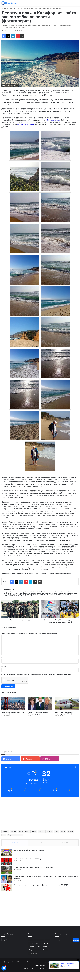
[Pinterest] (18, 36)
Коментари (66, 843)
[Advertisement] (40, 734)
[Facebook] (4, 36)
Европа (27, 831)
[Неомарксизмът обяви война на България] (6, 852)
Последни (40, 843)
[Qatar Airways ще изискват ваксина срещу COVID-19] (67, 703)
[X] (8, 36)
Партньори (68, 968)
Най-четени (14, 843)
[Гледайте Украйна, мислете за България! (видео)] (40, 703)
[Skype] (30, 582)
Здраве (34, 831)
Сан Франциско (53, 120)
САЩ (4, 835)
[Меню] (78, 3)
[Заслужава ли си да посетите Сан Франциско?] (13, 703)
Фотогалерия (18, 835)
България (13, 831)
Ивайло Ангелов (7, 31)
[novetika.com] (10, 3)
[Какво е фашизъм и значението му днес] (6, 861)
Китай (56, 831)
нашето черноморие (25, 124)
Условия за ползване (51, 968)
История (49, 831)
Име (3, 658)
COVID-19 (5, 831)
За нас (62, 968)
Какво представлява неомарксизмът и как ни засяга (33, 867)
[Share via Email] (22, 36)
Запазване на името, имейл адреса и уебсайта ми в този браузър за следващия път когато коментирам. (37, 674)
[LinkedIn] (13, 36)
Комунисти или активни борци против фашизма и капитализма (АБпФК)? (41, 885)
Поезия (63, 831)
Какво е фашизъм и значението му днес (28, 859)
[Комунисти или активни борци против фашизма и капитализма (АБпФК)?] (6, 887)
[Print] (40, 582)
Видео (21, 831)
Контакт (75, 968)
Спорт (10, 835)
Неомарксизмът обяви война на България (29, 850)
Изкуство (41, 831)
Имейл (4, 666)
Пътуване (70, 831)
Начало (5, 8)
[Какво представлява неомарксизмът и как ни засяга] (6, 870)
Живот (11, 8)
